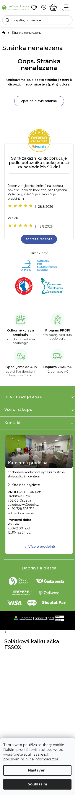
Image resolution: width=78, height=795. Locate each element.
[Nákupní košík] (53, 7)
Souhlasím (37, 784)
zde (55, 759)
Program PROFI (57, 330)
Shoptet (26, 618)
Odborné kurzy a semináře (20, 332)
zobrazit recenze (39, 239)
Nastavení (37, 770)
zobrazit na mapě (21, 513)
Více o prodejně (41, 546)
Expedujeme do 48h (21, 367)
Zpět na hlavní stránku (39, 101)
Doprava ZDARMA (57, 367)
